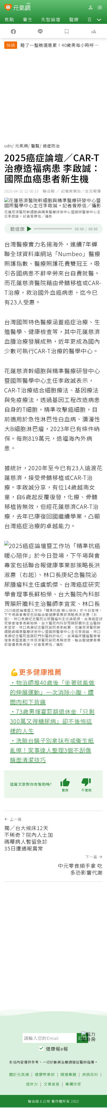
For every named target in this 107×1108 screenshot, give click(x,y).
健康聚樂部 (45, 1075)
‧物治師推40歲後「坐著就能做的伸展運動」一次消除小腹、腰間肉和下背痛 (52, 692)
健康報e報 (57, 1048)
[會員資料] (90, 7)
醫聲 (35, 146)
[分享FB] (13, 31)
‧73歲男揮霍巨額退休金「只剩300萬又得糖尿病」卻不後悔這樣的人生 (52, 721)
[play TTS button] (29, 228)
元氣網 (21, 146)
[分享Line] (40, 31)
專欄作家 (73, 1084)
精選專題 (68, 1075)
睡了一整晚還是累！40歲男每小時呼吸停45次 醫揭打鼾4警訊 (60, 45)
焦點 (9, 19)
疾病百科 (90, 1075)
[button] (99, 19)
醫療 (74, 19)
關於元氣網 (19, 1075)
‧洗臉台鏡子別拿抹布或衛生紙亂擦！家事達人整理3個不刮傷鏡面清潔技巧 (52, 750)
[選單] (99, 7)
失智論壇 (50, 19)
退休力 (32, 1084)
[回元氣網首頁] (21, 7)
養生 (28, 19)
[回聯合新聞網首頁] (8, 8)
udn (8, 146)
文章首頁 (52, 1084)
